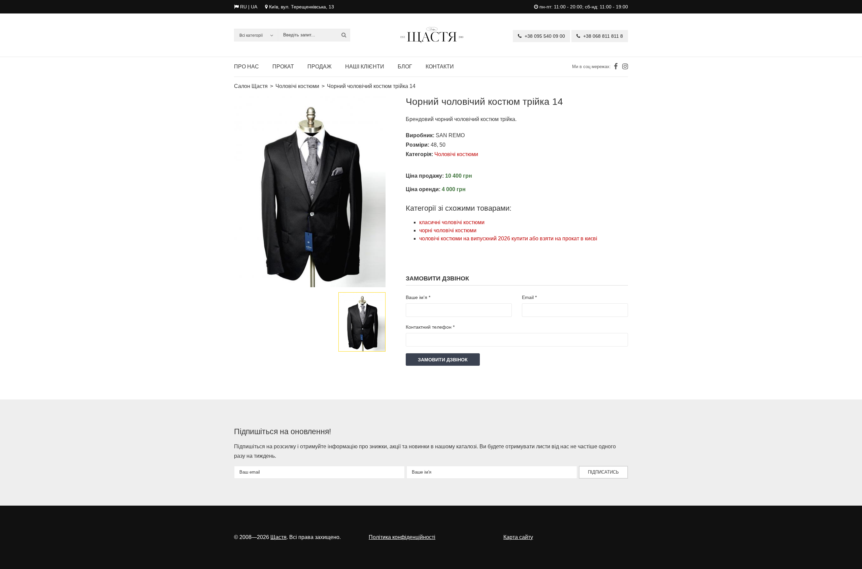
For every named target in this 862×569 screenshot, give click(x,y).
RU (243, 6)
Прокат (283, 66)
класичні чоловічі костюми (452, 222)
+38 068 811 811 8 (602, 36)
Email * (529, 297)
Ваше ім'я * (418, 297)
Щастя (278, 537)
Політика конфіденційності (402, 537)
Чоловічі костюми (456, 154)
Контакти (440, 66)
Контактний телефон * (430, 327)
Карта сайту (518, 537)
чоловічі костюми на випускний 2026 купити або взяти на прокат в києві (508, 238)
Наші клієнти (364, 66)
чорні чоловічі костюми (447, 230)
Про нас (246, 66)
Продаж (319, 66)
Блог (405, 66)
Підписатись (603, 472)
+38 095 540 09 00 (544, 36)
